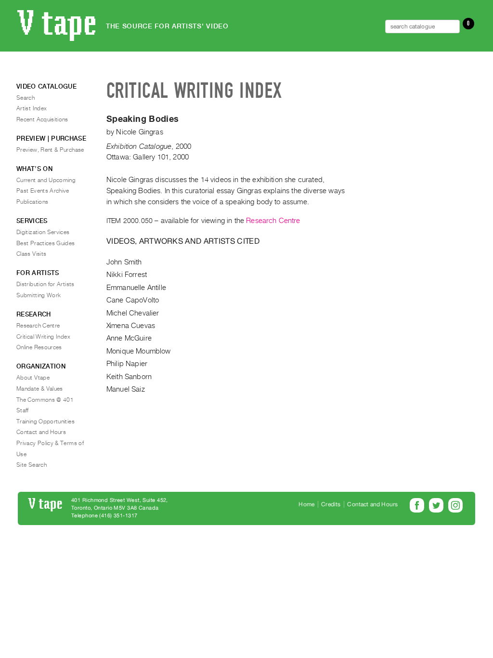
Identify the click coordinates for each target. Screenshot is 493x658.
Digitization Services (43, 232)
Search (25, 97)
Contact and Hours (41, 432)
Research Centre (273, 220)
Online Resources (39, 347)
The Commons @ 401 (45, 399)
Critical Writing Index (43, 336)
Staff (22, 410)
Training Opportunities (45, 421)
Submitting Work (38, 295)
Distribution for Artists (45, 284)
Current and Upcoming (46, 180)
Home (306, 504)
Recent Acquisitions (42, 119)
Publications (32, 201)
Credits (330, 504)
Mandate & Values (39, 388)
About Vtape (33, 377)
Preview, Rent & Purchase (50, 149)
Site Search (31, 464)
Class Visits (31, 253)
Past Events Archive (42, 190)
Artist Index (31, 108)
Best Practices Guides (45, 243)
